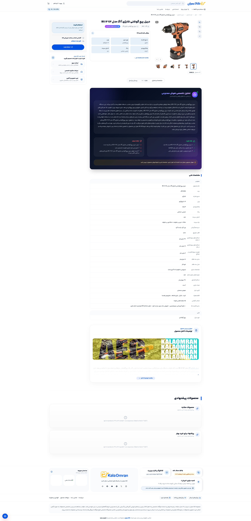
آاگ (189, 368)
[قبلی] (85, 480)
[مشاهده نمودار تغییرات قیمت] (200, 22)
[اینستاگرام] (126, 486)
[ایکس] (121, 486)
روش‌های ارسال (194, 498)
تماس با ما (74, 498)
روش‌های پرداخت (179, 498)
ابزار (196, 15)
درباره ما (81, 498)
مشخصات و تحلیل (157, 81)
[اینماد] (81, 480)
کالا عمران (127, 518)
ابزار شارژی (189, 15)
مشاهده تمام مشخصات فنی (141, 58)
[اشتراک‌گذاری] (200, 36)
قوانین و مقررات (54, 498)
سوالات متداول (64, 498)
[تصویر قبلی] (160, 59)
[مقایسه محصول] (200, 31)
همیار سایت (103, 518)
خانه (200, 15)
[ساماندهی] (69, 480)
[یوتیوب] (112, 486)
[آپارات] (103, 486)
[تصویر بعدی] (156, 59)
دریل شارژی (180, 15)
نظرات (145, 81)
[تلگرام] (117, 486)
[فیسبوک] (107, 486)
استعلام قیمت (67, 47)
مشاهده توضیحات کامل (147, 378)
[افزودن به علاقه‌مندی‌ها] (200, 27)
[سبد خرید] (48, 3)
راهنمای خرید (164, 498)
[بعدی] (52, 480)
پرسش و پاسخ (133, 81)
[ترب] (56, 480)
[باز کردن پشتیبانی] (5, 516)
